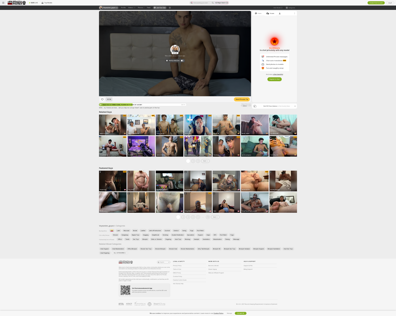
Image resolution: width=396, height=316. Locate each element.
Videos (131, 8)
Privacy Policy (177, 265)
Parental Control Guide (179, 280)
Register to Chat (275, 79)
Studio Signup (212, 269)
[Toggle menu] (3, 3)
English (162, 262)
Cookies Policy (177, 276)
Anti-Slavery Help (178, 283)
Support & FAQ (248, 265)
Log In (390, 3)
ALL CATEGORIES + (120, 253)
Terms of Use (177, 269)
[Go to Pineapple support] (150, 304)
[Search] (212, 2)
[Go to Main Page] (17, 3)
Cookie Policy (218, 313)
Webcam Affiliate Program (216, 273)
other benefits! (278, 74)
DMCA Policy (177, 273)
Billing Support (248, 269)
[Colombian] (112, 230)
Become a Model (213, 265)
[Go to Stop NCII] (160, 304)
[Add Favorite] (102, 99)
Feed (148, 8)
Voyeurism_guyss (106, 226)
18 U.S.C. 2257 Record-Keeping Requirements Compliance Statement (256, 304)
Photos (141, 8)
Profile (123, 8)
